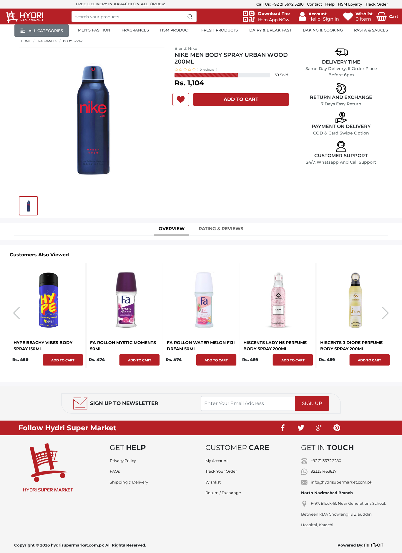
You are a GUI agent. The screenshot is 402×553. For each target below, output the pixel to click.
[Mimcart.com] (373, 545)
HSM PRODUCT (175, 30)
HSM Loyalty (350, 4)
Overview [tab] (172, 228)
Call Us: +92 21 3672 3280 (280, 4)
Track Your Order (221, 471)
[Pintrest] (337, 428)
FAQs (115, 471)
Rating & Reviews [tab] (221, 228)
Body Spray (72, 41)
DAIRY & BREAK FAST (270, 30)
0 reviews (207, 70)
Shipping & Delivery (129, 482)
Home (26, 41)
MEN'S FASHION (94, 30)
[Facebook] (283, 428)
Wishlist (213, 482)
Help (330, 4)
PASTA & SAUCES (371, 30)
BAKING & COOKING (323, 30)
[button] (318, 16)
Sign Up (312, 403)
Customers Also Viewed (39, 255)
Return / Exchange (223, 492)
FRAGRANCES (135, 30)
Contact (314, 4)
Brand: (186, 48)
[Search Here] (190, 16)
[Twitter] (301, 428)
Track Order (376, 4)
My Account (216, 460)
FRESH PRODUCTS (219, 30)
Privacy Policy (123, 460)
